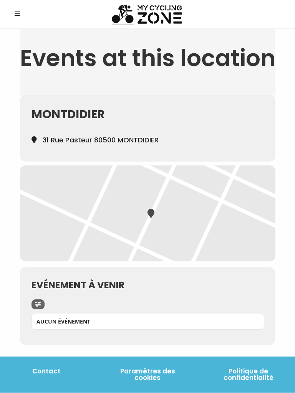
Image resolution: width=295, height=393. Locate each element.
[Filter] (38, 304)
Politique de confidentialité (248, 374)
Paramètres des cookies (147, 374)
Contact (46, 371)
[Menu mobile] (17, 14)
